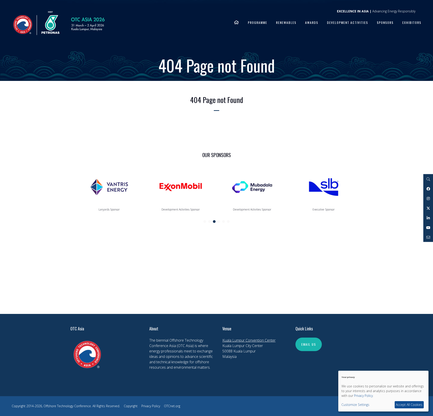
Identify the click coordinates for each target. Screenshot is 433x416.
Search (428, 179)
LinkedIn (428, 218)
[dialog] (383, 391)
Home (236, 22)
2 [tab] (209, 221)
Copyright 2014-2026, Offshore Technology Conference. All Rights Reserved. (66, 406)
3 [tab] (214, 221)
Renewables (286, 22)
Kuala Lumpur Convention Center (249, 340)
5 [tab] (223, 221)
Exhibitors (411, 22)
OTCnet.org (172, 406)
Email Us (308, 344)
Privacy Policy (150, 406)
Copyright (131, 406)
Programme (257, 22)
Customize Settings (355, 404)
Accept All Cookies (409, 404)
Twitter (428, 208)
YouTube (428, 227)
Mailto (428, 237)
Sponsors (385, 22)
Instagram (428, 198)
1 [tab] (204, 221)
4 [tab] (218, 221)
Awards (311, 22)
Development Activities (347, 22)
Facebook (428, 189)
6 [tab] (228, 221)
